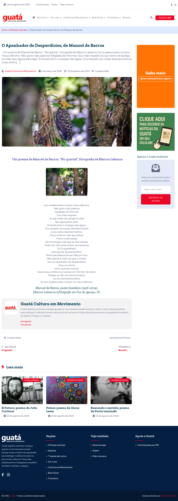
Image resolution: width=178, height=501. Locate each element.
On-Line (54, 17)
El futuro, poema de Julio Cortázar (19, 409)
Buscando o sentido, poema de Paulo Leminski (110, 409)
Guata (12, 495)
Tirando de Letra (57, 456)
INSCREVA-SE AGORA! (156, 199)
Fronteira (53, 478)
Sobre (54, 4)
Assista (126, 17)
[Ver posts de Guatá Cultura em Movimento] (11, 307)
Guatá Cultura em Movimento (20, 71)
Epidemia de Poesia (120, 337)
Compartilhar (102, 71)
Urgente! (7, 350)
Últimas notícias (18, 29)
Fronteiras (112, 17)
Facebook (26, 324)
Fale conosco (66, 4)
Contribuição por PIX (148, 445)
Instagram (26, 321)
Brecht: (123, 350)
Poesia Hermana (31, 380)
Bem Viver (97, 17)
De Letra (41, 17)
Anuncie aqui (42, 4)
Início (4, 29)
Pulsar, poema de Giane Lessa (62, 409)
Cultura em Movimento (75, 17)
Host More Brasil (168, 495)
